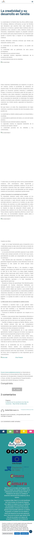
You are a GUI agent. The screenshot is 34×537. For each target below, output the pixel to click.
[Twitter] (17, 451)
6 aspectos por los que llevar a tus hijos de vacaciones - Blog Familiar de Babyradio (17, 402)
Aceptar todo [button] (24, 533)
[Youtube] (26, 451)
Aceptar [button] (17, 533)
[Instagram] (13, 451)
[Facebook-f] (8, 451)
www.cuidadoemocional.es (12, 372)
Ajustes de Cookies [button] (7, 533)
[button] (32, 1)
